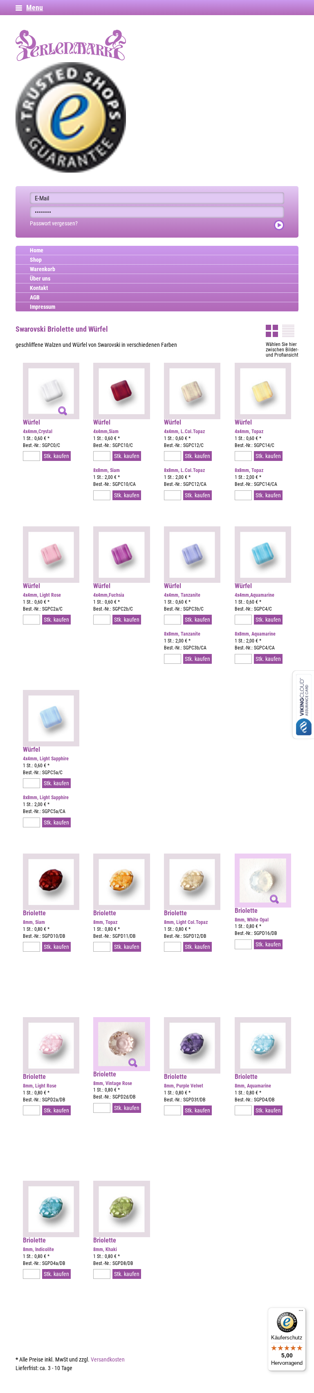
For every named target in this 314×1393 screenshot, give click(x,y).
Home (36, 250)
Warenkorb (42, 269)
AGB (35, 297)
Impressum (42, 306)
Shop (36, 259)
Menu (34, 7)
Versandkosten (108, 1359)
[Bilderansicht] (272, 331)
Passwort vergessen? (54, 223)
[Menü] (301, 1312)
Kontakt (39, 288)
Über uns (40, 278)
